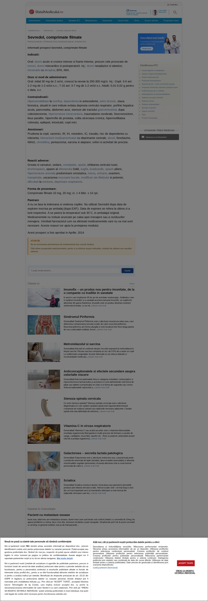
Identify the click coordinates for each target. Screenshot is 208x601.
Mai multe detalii (65, 558)
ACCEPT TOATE (186, 563)
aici (38, 582)
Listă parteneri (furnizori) (105, 568)
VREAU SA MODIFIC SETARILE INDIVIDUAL (185, 572)
